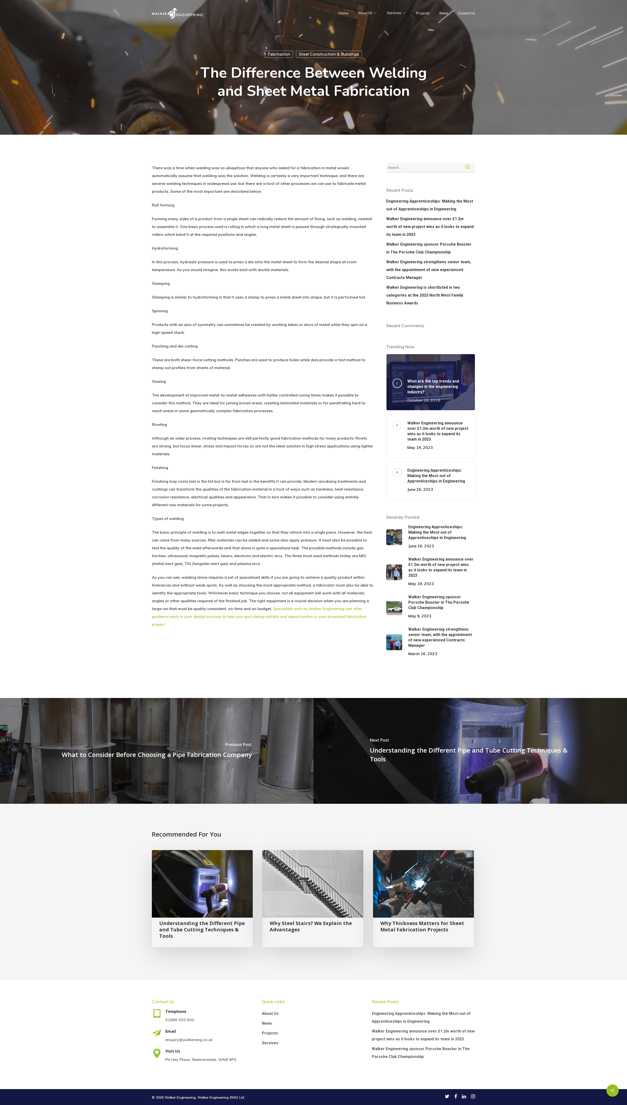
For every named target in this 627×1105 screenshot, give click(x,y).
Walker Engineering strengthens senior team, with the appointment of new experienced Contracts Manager (428, 270)
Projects (423, 13)
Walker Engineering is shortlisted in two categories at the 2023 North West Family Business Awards (424, 295)
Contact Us (466, 13)
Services (394, 13)
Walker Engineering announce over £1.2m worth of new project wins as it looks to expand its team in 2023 (430, 226)
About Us (365, 13)
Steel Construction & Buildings (329, 54)
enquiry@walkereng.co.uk (189, 1039)
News (443, 13)
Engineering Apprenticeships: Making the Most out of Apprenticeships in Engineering (429, 205)
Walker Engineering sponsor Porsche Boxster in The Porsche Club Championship (428, 248)
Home (343, 13)
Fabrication (279, 54)
